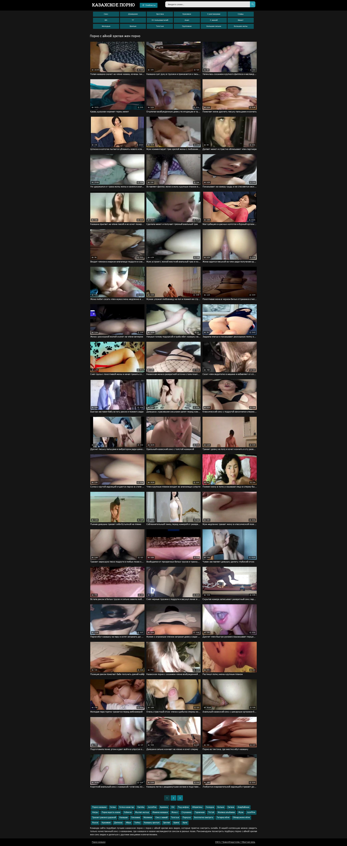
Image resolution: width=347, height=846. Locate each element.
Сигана (231, 807)
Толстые (160, 26)
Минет (241, 20)
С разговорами (213, 14)
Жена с (174, 812)
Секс (106, 14)
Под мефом (183, 807)
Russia (95, 822)
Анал (187, 20)
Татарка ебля (223, 817)
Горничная (200, 812)
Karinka (140, 807)
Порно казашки (99, 807)
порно (113, 4)
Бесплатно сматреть (203, 817)
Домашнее (133, 14)
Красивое (186, 14)
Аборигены (197, 807)
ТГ (133, 20)
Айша (128, 822)
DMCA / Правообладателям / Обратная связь (235, 842)
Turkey (137, 822)
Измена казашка (160, 812)
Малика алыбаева (226, 812)
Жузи (240, 812)
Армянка (164, 807)
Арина (176, 822)
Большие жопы (241, 26)
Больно (220, 807)
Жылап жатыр (142, 812)
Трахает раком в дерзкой (104, 817)
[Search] (252, 4)
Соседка (210, 807)
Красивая (106, 822)
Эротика (160, 14)
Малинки (148, 817)
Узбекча (127, 812)
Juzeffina (251, 812)
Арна (185, 822)
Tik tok (211, 812)
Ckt (172, 807)
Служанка (186, 812)
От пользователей (160, 20)
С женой (214, 20)
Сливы (241, 14)
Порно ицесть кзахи (111, 812)
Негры (95, 812)
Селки (113, 807)
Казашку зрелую (152, 822)
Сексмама (135, 817)
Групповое (187, 26)
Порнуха (187, 817)
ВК (106, 20)
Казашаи (123, 817)
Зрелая (166, 822)
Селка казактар (126, 807)
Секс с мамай (161, 817)
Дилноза (118, 822)
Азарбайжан (243, 807)
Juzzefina (152, 807)
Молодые (106, 26)
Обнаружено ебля (241, 817)
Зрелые (132, 26)
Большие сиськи (213, 26)
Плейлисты (150, 5)
